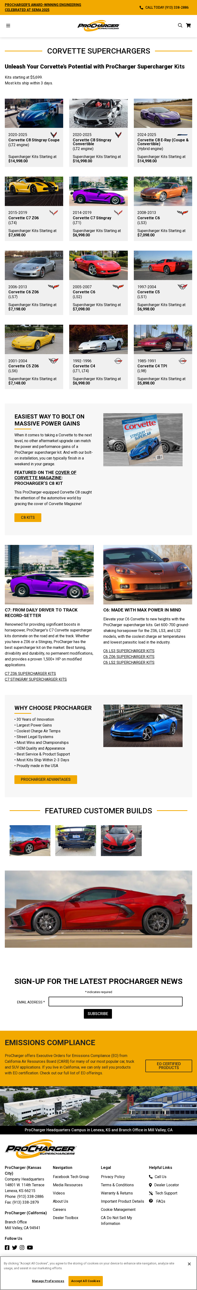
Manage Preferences (48, 1281)
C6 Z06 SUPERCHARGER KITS (128, 656)
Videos (59, 1193)
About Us (60, 1201)
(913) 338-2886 (30, 1196)
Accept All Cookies (85, 1281)
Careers (59, 1209)
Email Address (31, 1002)
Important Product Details (122, 1201)
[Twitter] (16, 1249)
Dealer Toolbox (65, 1217)
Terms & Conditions (117, 1185)
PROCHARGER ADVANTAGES (46, 779)
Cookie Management (118, 1209)
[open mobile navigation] (8, 26)
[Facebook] (8, 1249)
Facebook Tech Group (71, 1176)
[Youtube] (31, 1249)
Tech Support (166, 1193)
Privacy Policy (113, 1176)
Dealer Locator (166, 1185)
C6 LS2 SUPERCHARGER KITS (128, 662)
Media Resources (68, 1185)
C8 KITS (28, 517)
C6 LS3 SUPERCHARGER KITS (128, 651)
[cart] (188, 26)
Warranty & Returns (117, 1193)
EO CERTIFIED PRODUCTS (169, 1066)
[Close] (189, 1264)
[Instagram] (23, 1249)
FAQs (160, 1201)
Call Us (160, 1176)
